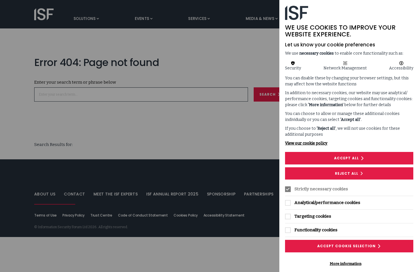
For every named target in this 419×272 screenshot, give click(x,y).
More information (345, 263)
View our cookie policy (306, 143)
